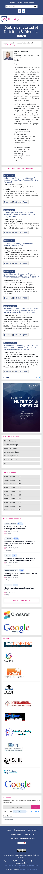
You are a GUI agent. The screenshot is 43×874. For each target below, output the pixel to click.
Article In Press (20, 830)
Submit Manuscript (11, 445)
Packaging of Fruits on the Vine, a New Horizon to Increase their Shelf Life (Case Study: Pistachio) (19, 215)
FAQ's (6, 463)
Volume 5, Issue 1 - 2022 (12, 506)
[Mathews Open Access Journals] (10, 19)
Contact (31, 3)
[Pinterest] (24, 843)
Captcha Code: (7, 811)
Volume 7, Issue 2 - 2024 (12, 487)
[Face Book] (19, 11)
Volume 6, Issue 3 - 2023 (12, 495)
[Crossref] (17, 615)
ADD (35, 807)
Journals (11, 43)
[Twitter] (23, 11)
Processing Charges (11, 456)
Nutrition (19, 43)
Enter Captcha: (8, 816)
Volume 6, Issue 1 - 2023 (12, 502)
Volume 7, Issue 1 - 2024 (12, 491)
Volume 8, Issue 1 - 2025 (12, 480)
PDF (25, 202)
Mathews (12, 3)
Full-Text (17, 202)
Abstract (8, 202)
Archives (19, 3)
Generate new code (33, 811)
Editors (26, 3)
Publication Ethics (10, 459)
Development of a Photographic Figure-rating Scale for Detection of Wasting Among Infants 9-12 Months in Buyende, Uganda (21, 347)
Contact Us (14, 839)
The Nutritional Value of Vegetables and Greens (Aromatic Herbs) (19, 244)
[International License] (21, 850)
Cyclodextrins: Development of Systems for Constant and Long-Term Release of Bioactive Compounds (21, 180)
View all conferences (20, 600)
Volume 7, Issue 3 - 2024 (12, 484)
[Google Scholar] (17, 628)
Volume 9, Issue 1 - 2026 (12, 476)
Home (5, 43)
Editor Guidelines (10, 441)
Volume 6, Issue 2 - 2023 (12, 499)
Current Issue (33, 830)
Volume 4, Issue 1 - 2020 (12, 510)
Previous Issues (15, 834)
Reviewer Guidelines (11, 452)
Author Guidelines (10, 448)
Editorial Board (28, 43)
